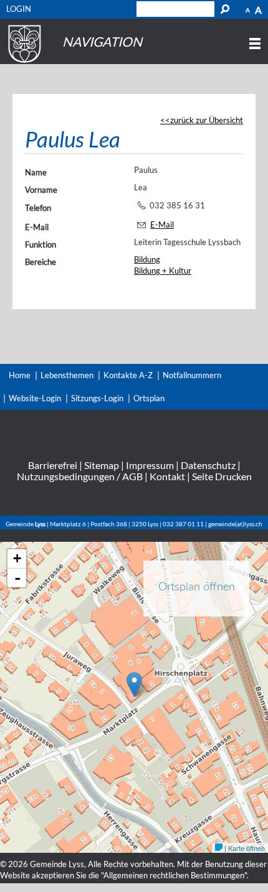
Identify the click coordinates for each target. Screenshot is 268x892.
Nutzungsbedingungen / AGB (80, 476)
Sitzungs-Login (97, 398)
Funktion (40, 244)
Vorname (41, 190)
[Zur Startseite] (22, 63)
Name (36, 172)
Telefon (38, 208)
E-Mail (37, 227)
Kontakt (167, 476)
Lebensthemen (67, 375)
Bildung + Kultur (162, 271)
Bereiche (40, 262)
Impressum (150, 465)
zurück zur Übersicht (206, 120)
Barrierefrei (52, 465)
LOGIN (18, 9)
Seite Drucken (222, 476)
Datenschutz (208, 465)
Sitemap (101, 465)
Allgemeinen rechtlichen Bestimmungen (173, 875)
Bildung (147, 259)
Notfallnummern (192, 375)
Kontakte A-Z (128, 375)
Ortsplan (149, 398)
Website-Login (35, 398)
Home (20, 375)
